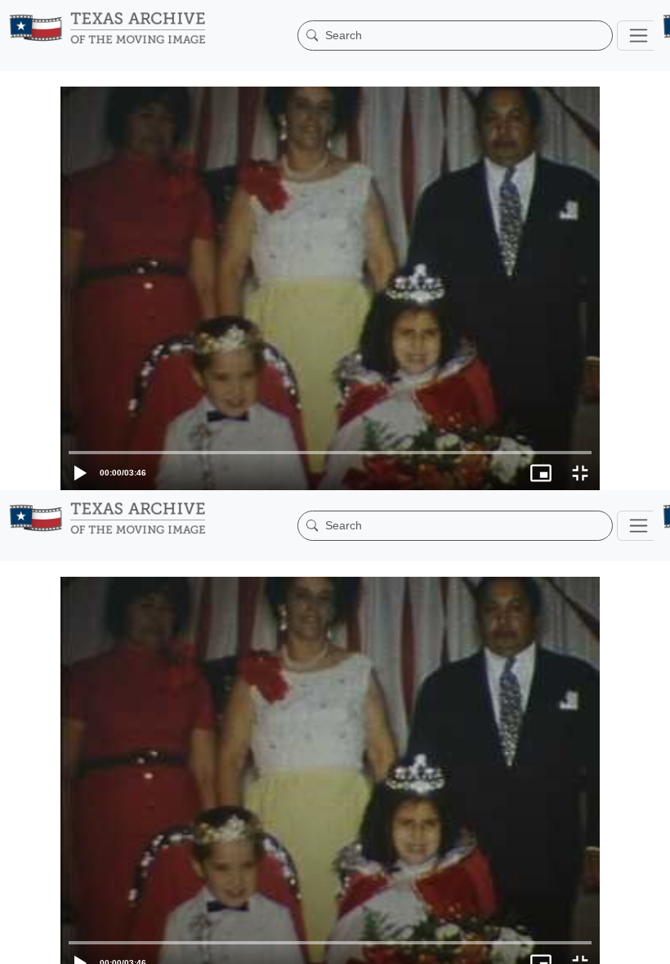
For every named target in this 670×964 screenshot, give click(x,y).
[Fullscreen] (650, 943)
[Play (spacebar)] (19, 943)
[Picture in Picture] (611, 943)
